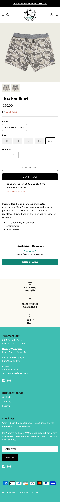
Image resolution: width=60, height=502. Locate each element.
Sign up (10, 457)
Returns (6, 406)
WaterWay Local (15, 492)
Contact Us (7, 397)
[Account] (51, 15)
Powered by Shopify (30, 492)
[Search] (9, 15)
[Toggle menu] (3, 15)
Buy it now (30, 176)
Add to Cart (30, 167)
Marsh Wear (11, 112)
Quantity (6, 149)
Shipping (6, 401)
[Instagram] (9, 380)
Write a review (30, 262)
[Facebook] (3, 380)
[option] (30, 52)
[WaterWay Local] (30, 14)
